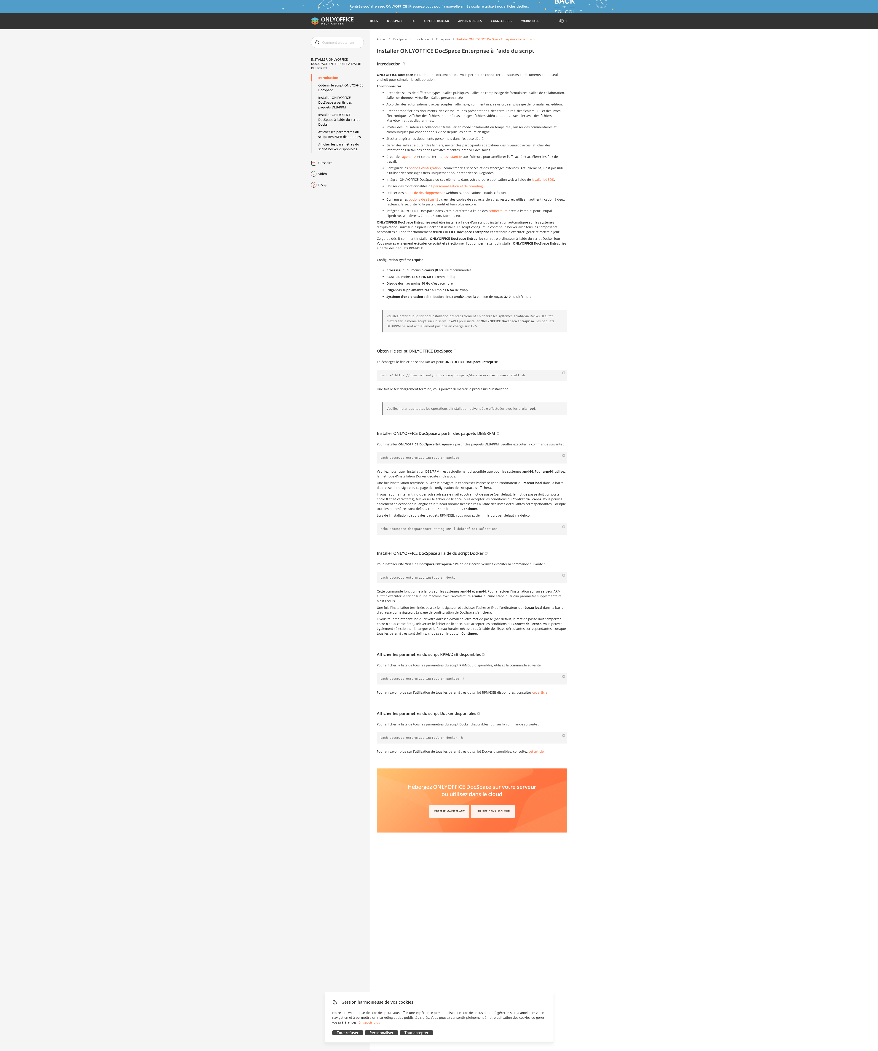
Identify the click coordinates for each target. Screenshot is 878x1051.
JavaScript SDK (543, 179)
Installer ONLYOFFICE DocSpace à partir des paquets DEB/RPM (335, 102)
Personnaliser (381, 1032)
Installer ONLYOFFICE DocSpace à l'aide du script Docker (339, 120)
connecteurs (498, 211)
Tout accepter (416, 1032)
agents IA (409, 156)
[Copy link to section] (403, 64)
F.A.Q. (322, 185)
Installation (421, 39)
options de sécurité (423, 199)
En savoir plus (369, 1022)
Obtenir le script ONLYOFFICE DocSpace (340, 87)
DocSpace (400, 39)
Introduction (328, 77)
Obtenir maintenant (449, 811)
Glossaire (325, 163)
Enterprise (443, 39)
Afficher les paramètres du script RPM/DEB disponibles (339, 134)
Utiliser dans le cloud (493, 811)
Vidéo (322, 174)
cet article (539, 692)
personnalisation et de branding (458, 186)
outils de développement (424, 193)
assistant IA (453, 156)
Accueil (381, 39)
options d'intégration (425, 168)
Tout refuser (348, 1032)
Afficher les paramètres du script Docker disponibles (338, 146)
